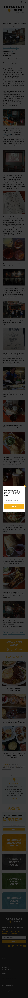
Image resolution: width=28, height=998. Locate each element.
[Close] (25, 486)
